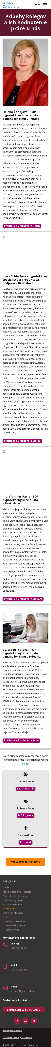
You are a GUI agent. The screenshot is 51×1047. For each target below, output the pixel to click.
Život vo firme (12, 929)
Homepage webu (12, 1030)
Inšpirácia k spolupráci (16, 925)
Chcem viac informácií (13, 913)
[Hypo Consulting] (14, 4)
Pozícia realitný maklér (13, 900)
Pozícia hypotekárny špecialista (17, 891)
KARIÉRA (7, 887)
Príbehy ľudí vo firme (15, 921)
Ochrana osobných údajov (17, 1037)
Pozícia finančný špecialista (15, 896)
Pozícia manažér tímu (12, 904)
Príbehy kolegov (10, 908)
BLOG (5, 917)
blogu (25, 763)
